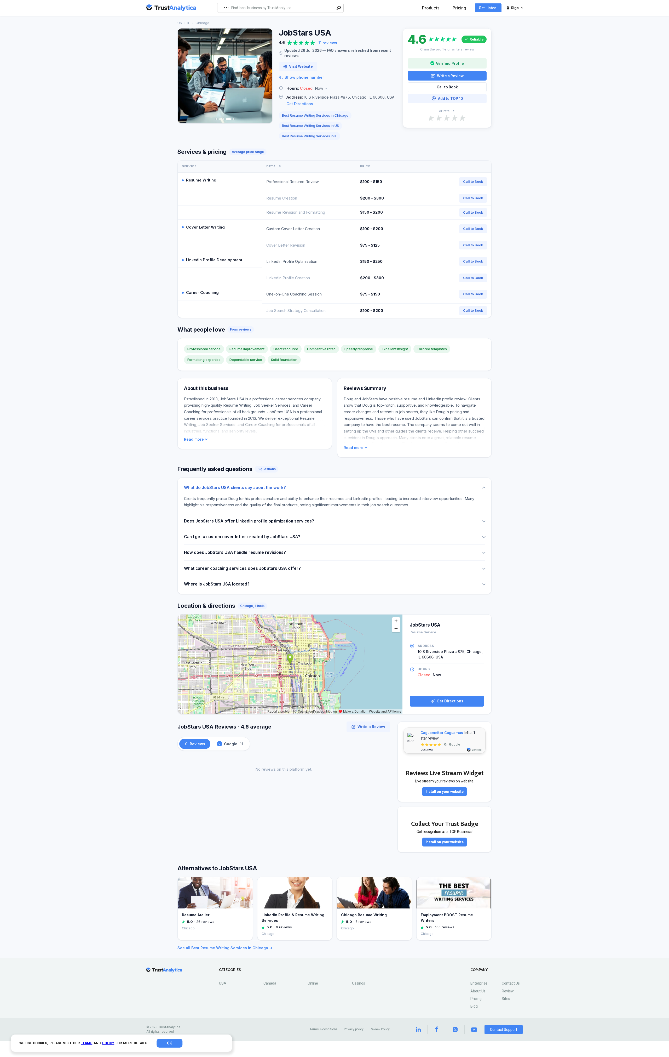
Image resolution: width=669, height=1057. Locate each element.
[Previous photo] (185, 76)
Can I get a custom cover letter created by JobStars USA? (242, 536)
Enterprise (478, 983)
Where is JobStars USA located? (217, 584)
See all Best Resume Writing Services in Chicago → (225, 948)
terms (86, 1043)
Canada (269, 983)
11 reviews (327, 43)
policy (108, 1043)
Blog (474, 1006)
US (179, 23)
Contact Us (511, 983)
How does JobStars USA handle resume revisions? (235, 552)
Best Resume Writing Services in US (310, 125)
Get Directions (299, 103)
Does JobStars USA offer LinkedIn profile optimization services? (249, 521)
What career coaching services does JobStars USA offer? (242, 568)
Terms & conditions (324, 1029)
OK (169, 1043)
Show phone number (304, 77)
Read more (194, 439)
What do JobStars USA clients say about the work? (235, 487)
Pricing (459, 7)
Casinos (358, 983)
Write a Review (450, 75)
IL (188, 23)
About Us (478, 991)
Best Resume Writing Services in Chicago (315, 115)
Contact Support (503, 1029)
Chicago (202, 23)
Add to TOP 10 (450, 98)
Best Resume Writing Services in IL (309, 136)
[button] (337, 89)
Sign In (517, 8)
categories (230, 970)
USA (222, 983)
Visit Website (301, 66)
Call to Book (447, 87)
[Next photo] (265, 76)
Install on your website (445, 791)
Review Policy (380, 1029)
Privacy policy (354, 1029)
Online (313, 983)
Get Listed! (488, 8)
